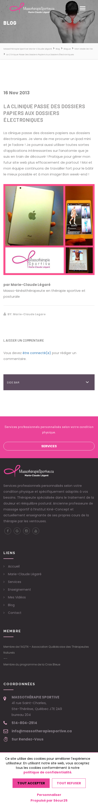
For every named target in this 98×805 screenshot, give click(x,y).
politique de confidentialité (47, 772)
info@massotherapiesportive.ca (42, 731)
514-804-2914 (24, 722)
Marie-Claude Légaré (24, 574)
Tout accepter (31, 783)
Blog (11, 605)
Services (49, 446)
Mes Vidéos (17, 597)
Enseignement (19, 589)
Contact (14, 612)
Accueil (14, 566)
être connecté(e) (37, 353)
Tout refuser (69, 783)
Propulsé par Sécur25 (49, 800)
